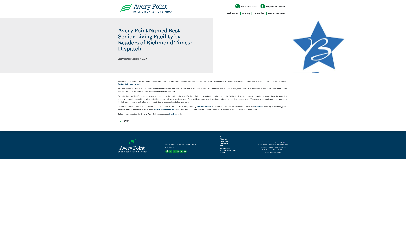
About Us (223, 139)
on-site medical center (164, 109)
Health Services (276, 13)
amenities (258, 106)
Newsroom (224, 141)
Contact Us (224, 144)
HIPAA (263, 142)
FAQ (221, 146)
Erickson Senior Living (228, 150)
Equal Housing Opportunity (273, 142)
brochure (173, 114)
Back (126, 121)
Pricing (246, 13)
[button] (150, 8)
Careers (223, 137)
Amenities (259, 13)
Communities (225, 148)
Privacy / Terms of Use (280, 147)
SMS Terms (281, 150)
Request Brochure (275, 6)
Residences (232, 13)
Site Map (223, 153)
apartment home (204, 106)
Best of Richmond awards (129, 84)
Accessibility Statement (267, 147)
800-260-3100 (248, 6)
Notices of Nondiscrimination (273, 152)
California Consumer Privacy (269, 150)
